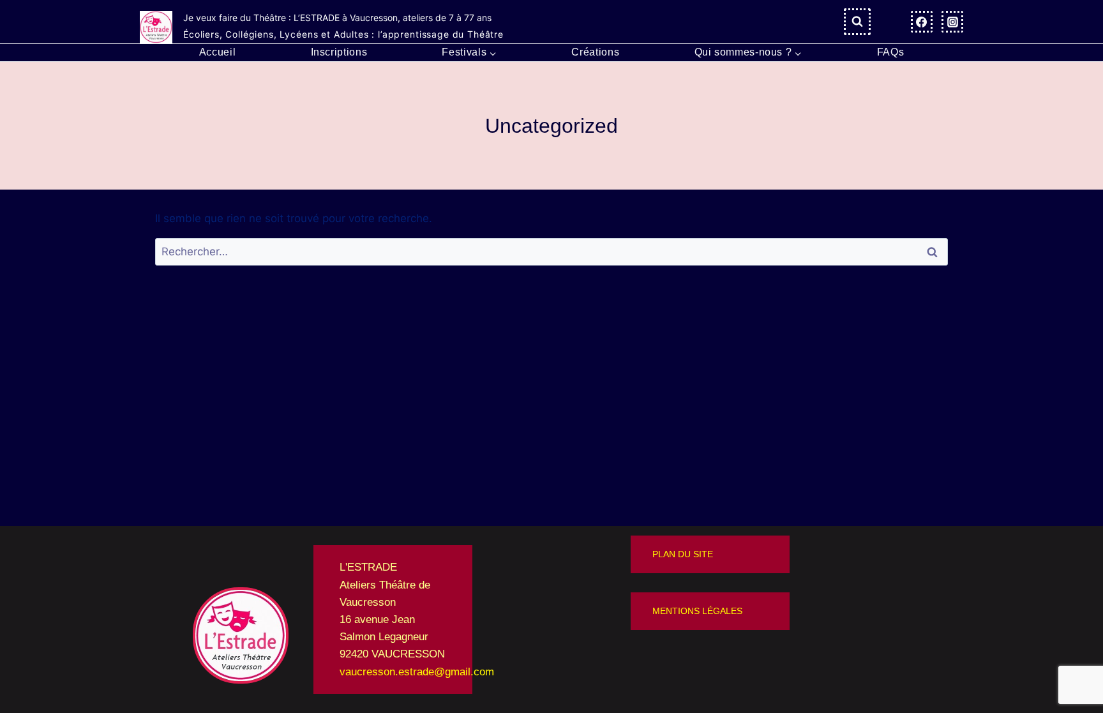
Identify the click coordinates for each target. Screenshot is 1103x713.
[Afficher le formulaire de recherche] (857, 21)
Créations (595, 52)
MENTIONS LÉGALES (697, 611)
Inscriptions (339, 52)
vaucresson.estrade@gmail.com (417, 672)
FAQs (890, 52)
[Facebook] (922, 22)
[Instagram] (952, 22)
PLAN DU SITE (682, 554)
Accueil (217, 52)
